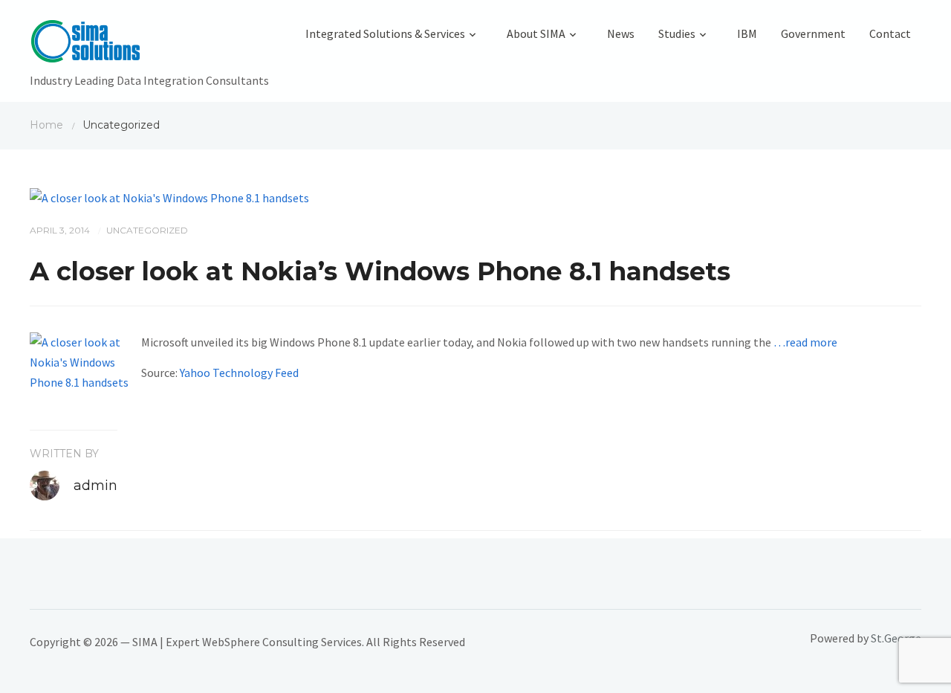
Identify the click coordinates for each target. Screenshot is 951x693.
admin (95, 485)
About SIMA (536, 33)
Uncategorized (147, 230)
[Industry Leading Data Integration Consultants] (149, 45)
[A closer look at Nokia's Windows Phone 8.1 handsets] (169, 196)
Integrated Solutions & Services (385, 33)
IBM (747, 33)
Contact (890, 33)
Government (813, 33)
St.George (896, 638)
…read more (805, 342)
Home (46, 125)
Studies (676, 33)
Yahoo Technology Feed (239, 372)
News (620, 33)
